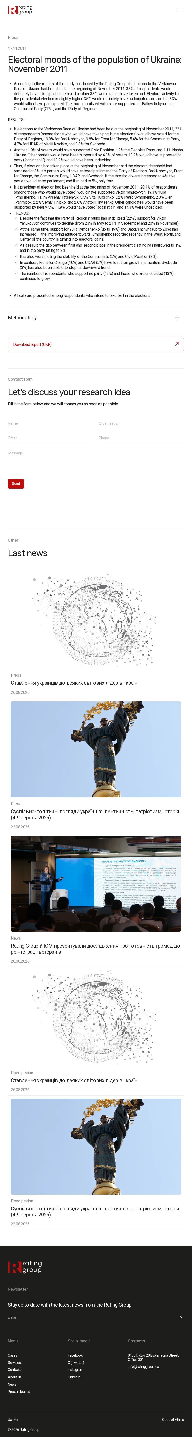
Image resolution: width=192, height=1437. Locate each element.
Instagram (76, 1370)
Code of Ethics (173, 1420)
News (12, 1384)
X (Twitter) (76, 1363)
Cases (12, 1355)
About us (15, 1377)
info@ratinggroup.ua (143, 1367)
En (16, 1420)
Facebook (75, 1355)
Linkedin (74, 1377)
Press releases (19, 1392)
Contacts (15, 1370)
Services (14, 1363)
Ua (10, 1420)
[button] (179, 10)
